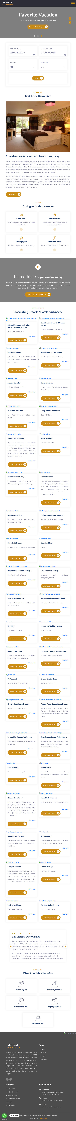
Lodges (43, 1056)
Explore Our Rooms (16, 340)
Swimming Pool (12, 1092)
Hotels (43, 1049)
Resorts (43, 1053)
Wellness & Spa (12, 1095)
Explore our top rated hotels (37, 294)
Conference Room (14, 1099)
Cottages (44, 1059)
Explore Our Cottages (36, 26)
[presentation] (11, 946)
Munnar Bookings (37, 1116)
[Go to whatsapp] (4, 1115)
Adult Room (11, 1105)
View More (31, 336)
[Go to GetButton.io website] (4, 1119)
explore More (12, 194)
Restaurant (11, 1089)
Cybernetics (43, 1118)
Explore (36, 78)
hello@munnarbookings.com (51, 1107)
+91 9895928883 (47, 1101)
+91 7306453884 (58, 1101)
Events (10, 1102)
